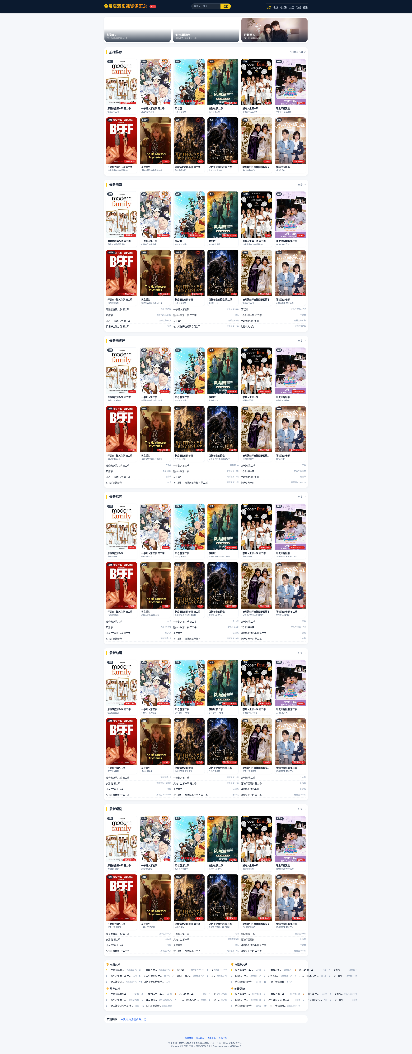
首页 (268, 7)
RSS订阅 (200, 1037)
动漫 (298, 7)
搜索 (226, 6)
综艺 (291, 7)
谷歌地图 (223, 1037)
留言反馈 (189, 1037)
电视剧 (283, 7)
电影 (275, 7)
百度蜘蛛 (211, 1037)
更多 (302, 184)
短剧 (305, 7)
